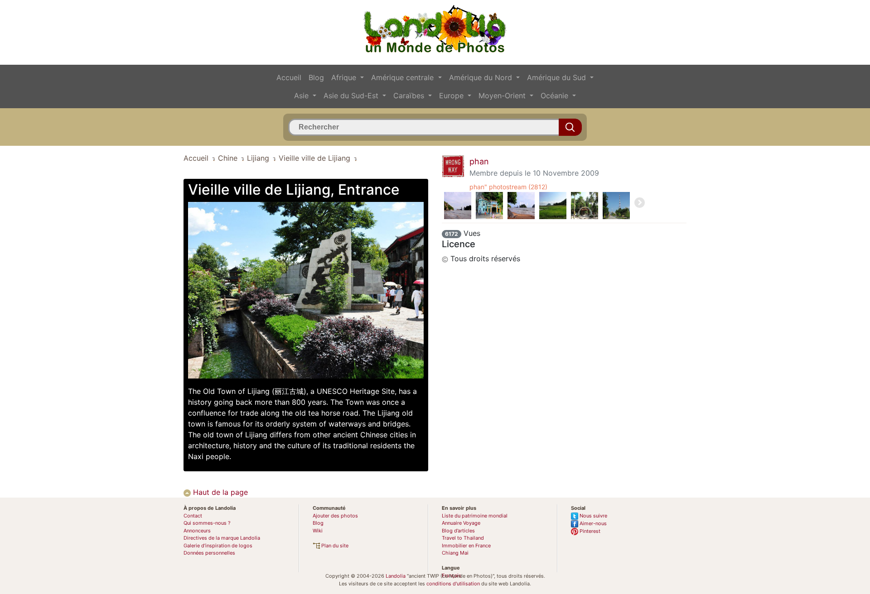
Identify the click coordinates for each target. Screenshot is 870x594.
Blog (316, 77)
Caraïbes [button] (409, 95)
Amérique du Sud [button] (557, 77)
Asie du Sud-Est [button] (352, 95)
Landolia (396, 576)
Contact (193, 516)
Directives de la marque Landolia (222, 538)
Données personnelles (209, 553)
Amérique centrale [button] (403, 77)
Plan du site (334, 545)
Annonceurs (197, 530)
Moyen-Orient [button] (503, 95)
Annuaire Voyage (461, 523)
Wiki (318, 530)
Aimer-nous (592, 523)
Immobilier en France (466, 545)
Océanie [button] (555, 95)
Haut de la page (219, 492)
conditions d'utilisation (453, 583)
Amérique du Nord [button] (481, 77)
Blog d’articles (458, 530)
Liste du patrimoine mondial (475, 516)
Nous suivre (592, 516)
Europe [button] (452, 95)
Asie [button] (302, 95)
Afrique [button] (344, 77)
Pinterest (589, 531)
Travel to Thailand (463, 538)
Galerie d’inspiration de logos (218, 545)
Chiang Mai (455, 553)
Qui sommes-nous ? (207, 523)
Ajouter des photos (335, 516)
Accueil (288, 77)
